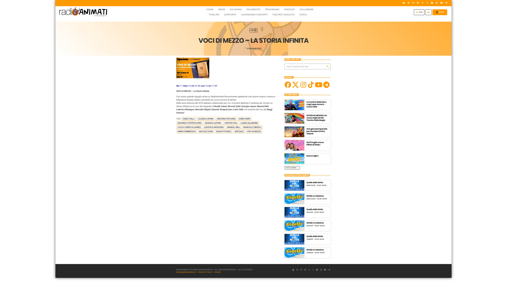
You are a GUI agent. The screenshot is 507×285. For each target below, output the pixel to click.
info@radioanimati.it (186, 272)
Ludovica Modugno (214, 127)
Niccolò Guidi (206, 131)
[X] (295, 84)
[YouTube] (441, 3)
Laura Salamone (249, 123)
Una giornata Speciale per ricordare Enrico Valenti (316, 131)
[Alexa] (413, 3)
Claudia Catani (205, 119)
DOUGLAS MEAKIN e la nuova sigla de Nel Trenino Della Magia (316, 118)
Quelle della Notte (314, 182)
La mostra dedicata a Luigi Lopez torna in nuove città (316, 104)
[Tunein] (418, 3)
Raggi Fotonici (223, 131)
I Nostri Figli (230, 123)
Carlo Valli (188, 119)
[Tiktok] (311, 84)
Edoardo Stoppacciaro (189, 123)
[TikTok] (437, 3)
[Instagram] (432, 3)
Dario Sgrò (244, 119)
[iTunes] (404, 3)
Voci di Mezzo (254, 131)
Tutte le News (292, 168)
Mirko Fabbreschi (187, 131)
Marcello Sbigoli (252, 127)
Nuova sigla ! (312, 156)
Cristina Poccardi (226, 119)
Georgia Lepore (213, 123)
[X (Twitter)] (427, 3)
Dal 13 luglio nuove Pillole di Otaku (315, 143)
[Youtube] (318, 84)
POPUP (440, 12)
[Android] (408, 3)
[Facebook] (423, 3)
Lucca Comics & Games (189, 127)
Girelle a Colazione (315, 196)
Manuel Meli (233, 127)
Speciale (239, 131)
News (253, 30)
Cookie (217, 272)
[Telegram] (446, 3)
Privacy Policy (205, 272)
